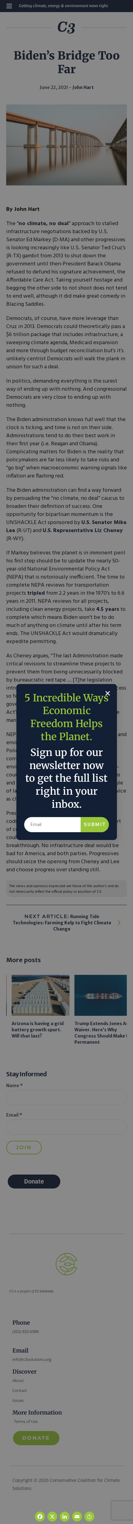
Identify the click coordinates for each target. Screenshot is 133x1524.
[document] (66, 762)
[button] (108, 693)
